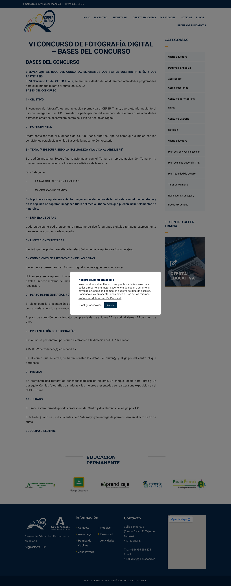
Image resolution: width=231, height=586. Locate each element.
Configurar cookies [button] (90, 305)
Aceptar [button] (110, 305)
